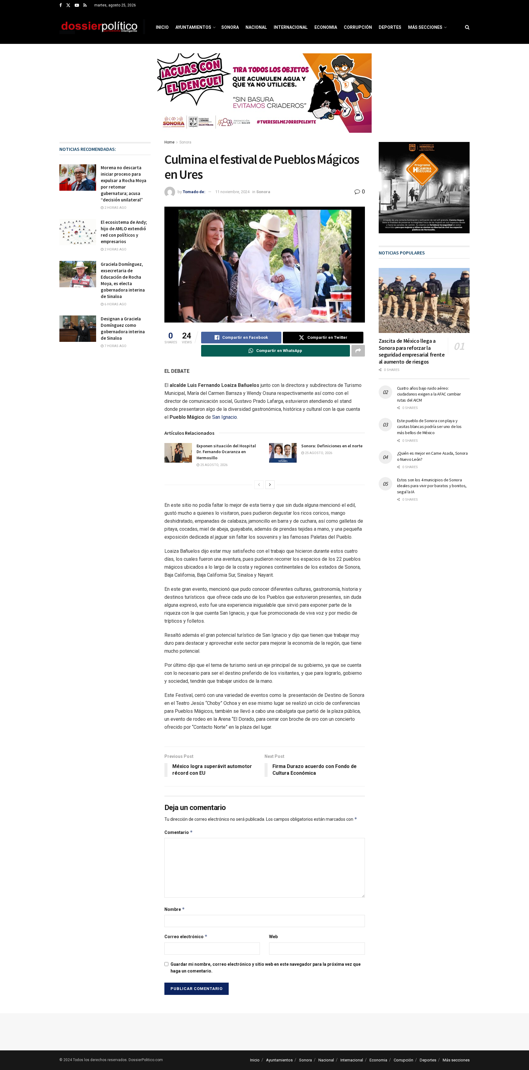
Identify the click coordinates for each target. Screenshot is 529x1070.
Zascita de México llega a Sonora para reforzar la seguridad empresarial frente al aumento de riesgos (412, 351)
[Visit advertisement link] (264, 97)
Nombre (174, 909)
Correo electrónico (186, 936)
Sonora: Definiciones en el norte (331, 446)
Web (273, 936)
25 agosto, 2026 (213, 465)
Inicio (162, 27)
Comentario (178, 832)
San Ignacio (224, 417)
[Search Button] (467, 27)
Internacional (291, 27)
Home (169, 142)
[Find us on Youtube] (77, 5)
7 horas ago (114, 346)
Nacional (256, 27)
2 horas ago (114, 208)
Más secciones (425, 27)
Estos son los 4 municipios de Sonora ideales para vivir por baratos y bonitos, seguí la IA (432, 486)
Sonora (230, 27)
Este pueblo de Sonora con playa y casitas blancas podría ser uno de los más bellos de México (429, 426)
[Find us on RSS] (85, 5)
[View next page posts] (270, 484)
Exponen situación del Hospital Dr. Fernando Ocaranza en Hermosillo (226, 451)
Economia (325, 27)
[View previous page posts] (259, 484)
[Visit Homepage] (102, 27)
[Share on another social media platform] (358, 351)
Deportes (390, 27)
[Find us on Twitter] (68, 5)
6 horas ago (114, 304)
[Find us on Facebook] (60, 5)
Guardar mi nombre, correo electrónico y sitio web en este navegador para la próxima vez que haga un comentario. (266, 967)
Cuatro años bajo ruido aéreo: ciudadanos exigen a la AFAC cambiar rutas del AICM (429, 394)
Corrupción (358, 27)
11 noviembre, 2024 (232, 191)
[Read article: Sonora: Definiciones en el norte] (283, 453)
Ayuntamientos (193, 27)
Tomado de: (194, 191)
